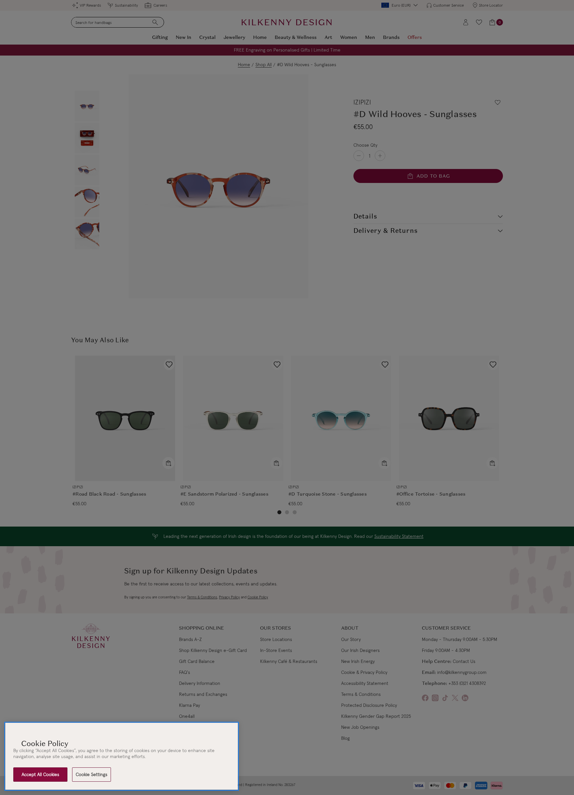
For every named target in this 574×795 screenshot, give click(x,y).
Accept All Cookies (40, 774)
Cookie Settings (91, 774)
